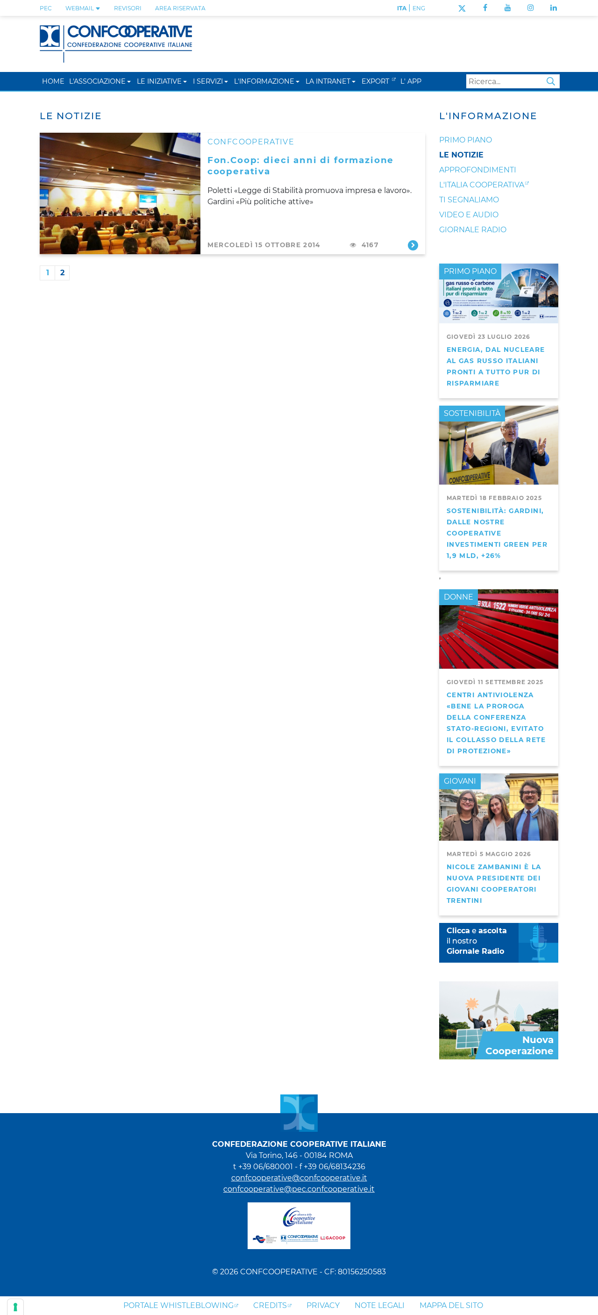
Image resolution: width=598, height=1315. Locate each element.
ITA (401, 8)
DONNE (458, 597)
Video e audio (468, 214)
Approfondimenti (477, 169)
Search (551, 81)
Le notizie (461, 154)
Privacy (323, 1305)
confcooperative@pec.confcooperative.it (299, 1189)
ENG (419, 8)
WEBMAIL (80, 8)
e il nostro (477, 941)
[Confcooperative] (116, 43)
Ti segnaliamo (469, 199)
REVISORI (128, 8)
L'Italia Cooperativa (481, 184)
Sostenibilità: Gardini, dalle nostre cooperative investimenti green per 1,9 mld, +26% (497, 533)
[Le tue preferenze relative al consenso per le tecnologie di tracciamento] (15, 1307)
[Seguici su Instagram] (530, 7)
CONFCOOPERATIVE (250, 141)
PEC (46, 8)
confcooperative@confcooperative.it (299, 1177)
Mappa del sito (451, 1305)
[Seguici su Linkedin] (553, 7)
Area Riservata (180, 8)
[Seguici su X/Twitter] (461, 7)
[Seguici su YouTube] (508, 7)
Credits (270, 1305)
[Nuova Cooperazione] (498, 1019)
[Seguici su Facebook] (485, 7)
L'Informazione (488, 115)
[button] (129, 81)
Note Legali (380, 1305)
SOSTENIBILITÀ (472, 413)
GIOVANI (460, 781)
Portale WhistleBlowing (178, 1305)
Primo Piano (465, 140)
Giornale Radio (472, 229)
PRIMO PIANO (470, 271)
